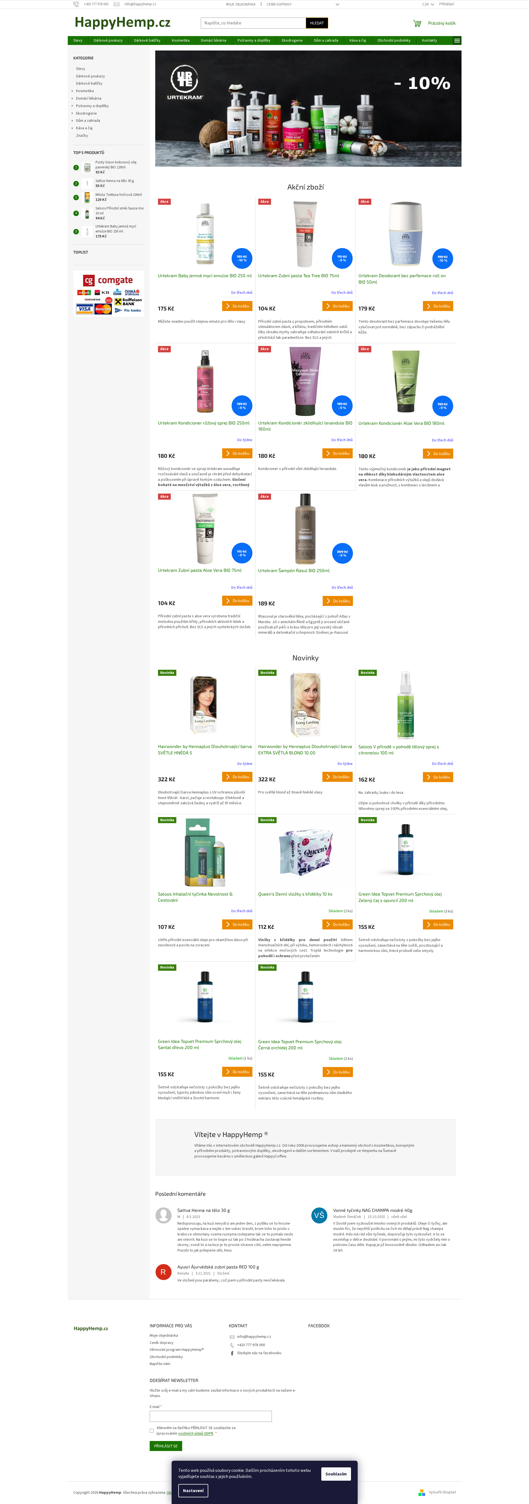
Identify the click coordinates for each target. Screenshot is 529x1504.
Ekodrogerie (86, 113)
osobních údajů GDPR (195, 1433)
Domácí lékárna (88, 98)
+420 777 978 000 (251, 1345)
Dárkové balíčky (89, 83)
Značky (82, 135)
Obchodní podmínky (166, 1357)
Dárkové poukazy (90, 76)
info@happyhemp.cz (254, 1336)
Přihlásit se (166, 1446)
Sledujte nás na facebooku (259, 1353)
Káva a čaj (84, 128)
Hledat (317, 23)
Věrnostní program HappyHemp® (177, 1350)
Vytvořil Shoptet (442, 1492)
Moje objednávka (240, 4)
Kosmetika (85, 91)
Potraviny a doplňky (92, 106)
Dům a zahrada (88, 120)
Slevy (80, 69)
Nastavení (193, 1491)
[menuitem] (78, 40)
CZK (426, 4)
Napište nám (160, 1364)
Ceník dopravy (279, 4)
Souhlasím (336, 1474)
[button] (178, 108)
